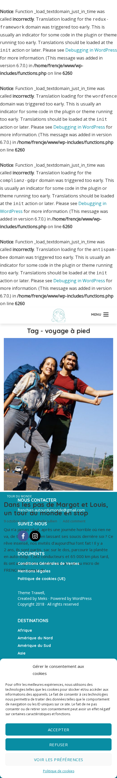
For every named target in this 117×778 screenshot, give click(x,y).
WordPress (82, 598)
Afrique (25, 630)
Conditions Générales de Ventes (48, 563)
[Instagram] (35, 536)
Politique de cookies (58, 771)
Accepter (58, 729)
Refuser (58, 744)
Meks (42, 598)
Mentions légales (34, 571)
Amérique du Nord (35, 638)
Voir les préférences (58, 759)
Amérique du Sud (34, 645)
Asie (22, 653)
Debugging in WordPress (91, 50)
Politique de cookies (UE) (41, 578)
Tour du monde (19, 496)
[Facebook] (23, 536)
